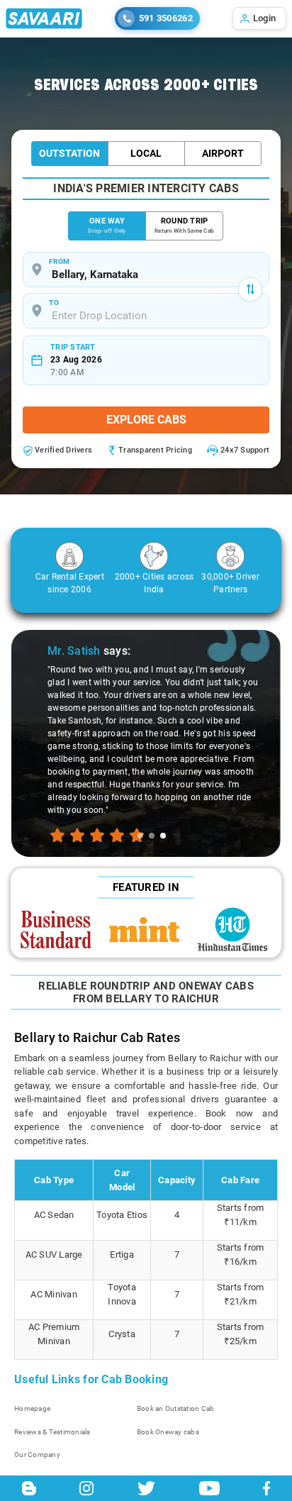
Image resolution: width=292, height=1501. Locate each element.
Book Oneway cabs (168, 1432)
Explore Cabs (146, 419)
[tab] (140, 836)
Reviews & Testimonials (52, 1432)
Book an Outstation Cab (176, 1408)
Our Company (37, 1454)
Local (146, 153)
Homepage (32, 1408)
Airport (223, 153)
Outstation (69, 153)
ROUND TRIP (184, 225)
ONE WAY (106, 225)
